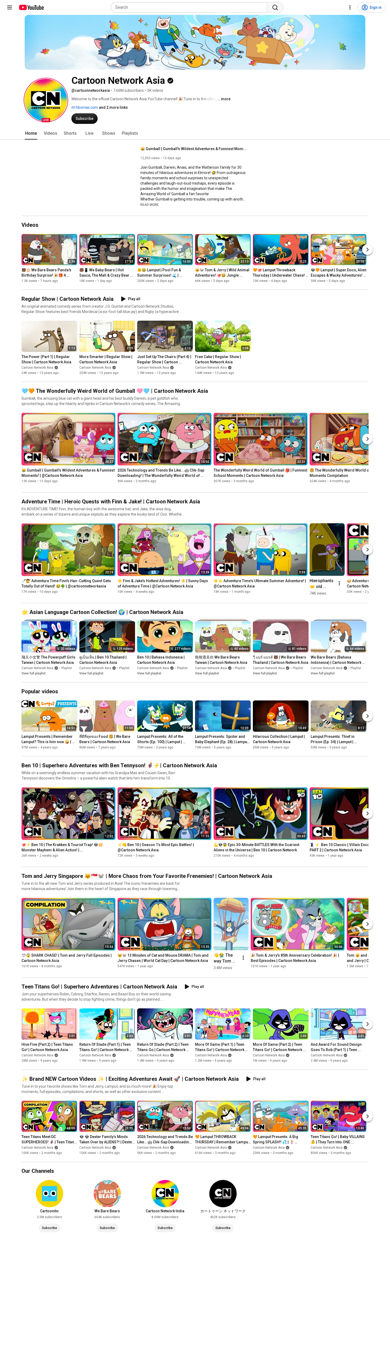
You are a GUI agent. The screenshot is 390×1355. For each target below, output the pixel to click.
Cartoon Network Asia (37, 367)
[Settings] (350, 7)
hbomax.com (86, 107)
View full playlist (33, 673)
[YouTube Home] (31, 7)
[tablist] (195, 133)
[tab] (31, 133)
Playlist (66, 668)
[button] (46, 100)
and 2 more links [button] (113, 107)
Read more (149, 205)
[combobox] (190, 7)
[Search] (275, 7)
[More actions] (339, 583)
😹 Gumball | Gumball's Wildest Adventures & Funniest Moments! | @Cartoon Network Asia (193, 149)
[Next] (367, 249)
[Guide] (9, 7)
